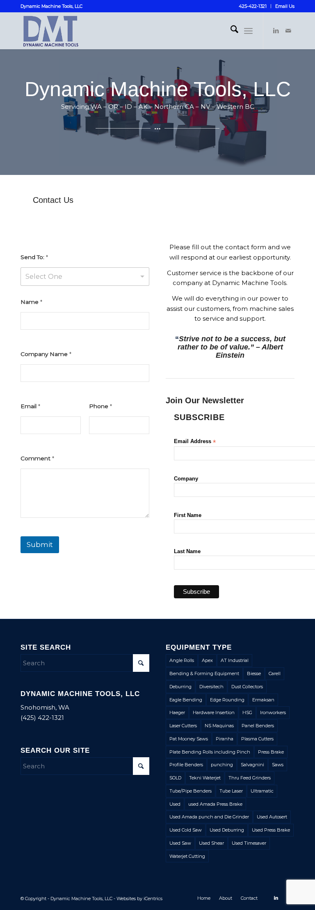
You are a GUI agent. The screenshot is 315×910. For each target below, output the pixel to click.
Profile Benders (186, 765)
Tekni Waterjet (205, 778)
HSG (247, 712)
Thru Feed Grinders (249, 778)
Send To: (34, 257)
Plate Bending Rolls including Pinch (209, 752)
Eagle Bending (185, 700)
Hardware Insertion (214, 712)
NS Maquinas (219, 725)
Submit (40, 544)
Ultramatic (262, 791)
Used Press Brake (271, 830)
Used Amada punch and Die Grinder (209, 817)
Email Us (284, 6)
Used (174, 804)
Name (31, 302)
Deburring (180, 686)
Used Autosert (272, 817)
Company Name (46, 354)
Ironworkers (273, 712)
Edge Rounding (227, 700)
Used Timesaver (249, 843)
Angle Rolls (181, 660)
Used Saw (180, 843)
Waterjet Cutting (187, 856)
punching (222, 765)
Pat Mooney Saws (188, 739)
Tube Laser (231, 791)
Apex (207, 660)
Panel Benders (258, 725)
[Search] (230, 30)
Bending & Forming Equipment (204, 673)
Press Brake (271, 752)
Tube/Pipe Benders (190, 791)
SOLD (175, 778)
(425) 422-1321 (42, 718)
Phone (100, 406)
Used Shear (211, 843)
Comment (37, 458)
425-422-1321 (253, 6)
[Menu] (248, 31)
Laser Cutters (183, 725)
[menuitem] (253, 6)
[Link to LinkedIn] (276, 31)
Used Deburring (227, 830)
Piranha (224, 739)
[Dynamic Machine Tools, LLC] (71, 30)
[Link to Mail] (288, 31)
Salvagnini (252, 765)
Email (30, 406)
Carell (275, 673)
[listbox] (85, 276)
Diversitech (211, 686)
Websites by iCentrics (139, 898)
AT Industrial (235, 660)
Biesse (254, 673)
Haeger (177, 712)
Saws (277, 765)
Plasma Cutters (257, 739)
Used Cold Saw (185, 830)
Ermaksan (263, 700)
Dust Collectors (247, 686)
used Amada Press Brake (215, 804)
